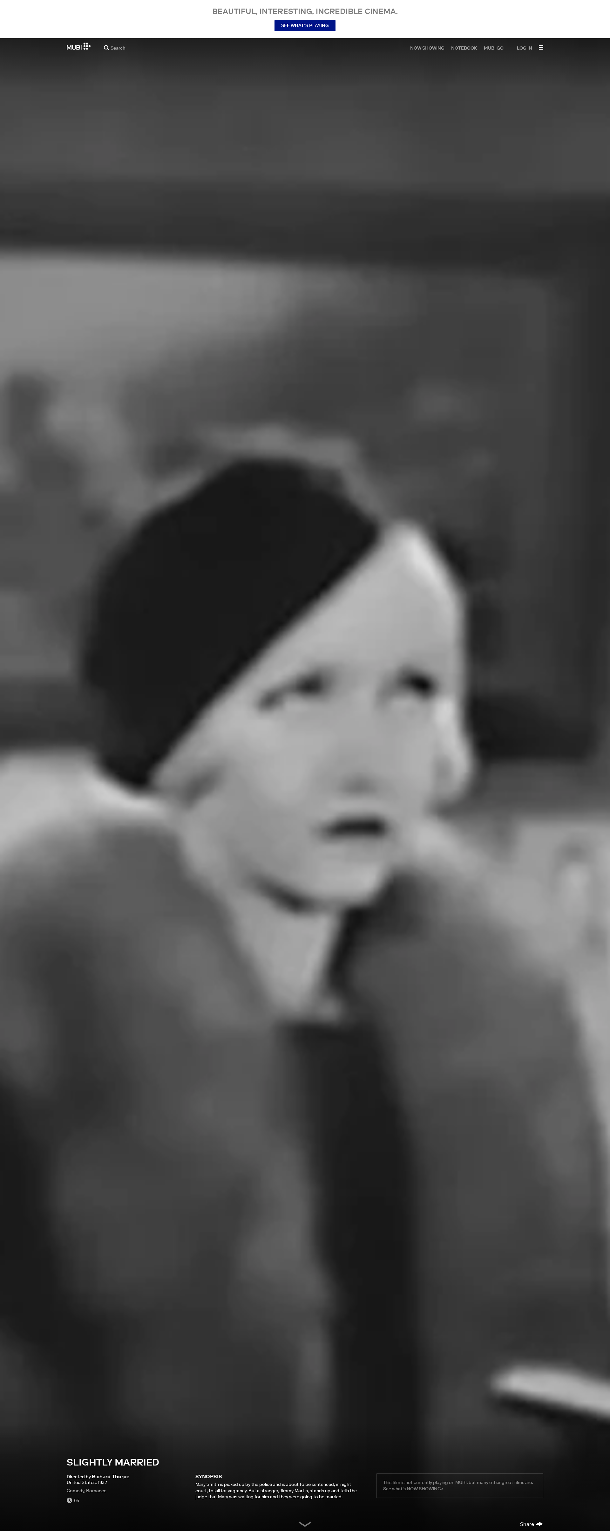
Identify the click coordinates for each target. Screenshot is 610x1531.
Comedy (75, 1490)
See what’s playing (305, 25)
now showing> (425, 1489)
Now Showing (427, 47)
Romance (96, 1490)
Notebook (464, 47)
